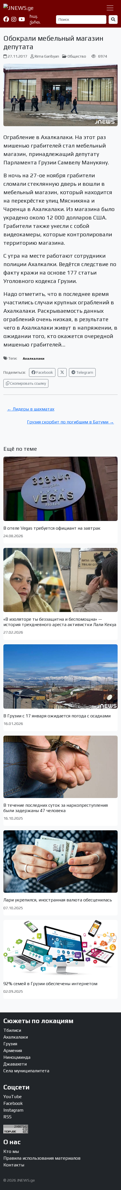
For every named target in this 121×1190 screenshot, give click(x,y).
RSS (7, 1116)
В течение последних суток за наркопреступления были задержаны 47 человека (55, 808)
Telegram (84, 372)
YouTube (12, 1096)
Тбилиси (12, 1030)
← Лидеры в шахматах (30, 409)
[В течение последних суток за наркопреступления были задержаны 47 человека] (60, 767)
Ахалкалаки (33, 359)
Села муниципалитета (26, 1070)
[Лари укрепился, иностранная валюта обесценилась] (60, 861)
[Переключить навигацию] (110, 8)
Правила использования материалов (41, 1158)
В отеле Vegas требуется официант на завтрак (51, 528)
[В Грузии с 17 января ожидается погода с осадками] (60, 676)
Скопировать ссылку (27, 383)
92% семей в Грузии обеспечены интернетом (50, 983)
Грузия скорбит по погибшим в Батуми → (70, 422)
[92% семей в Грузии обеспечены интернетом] (60, 948)
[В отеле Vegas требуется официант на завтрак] (60, 489)
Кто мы (11, 1151)
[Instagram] (13, 19)
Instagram (13, 1110)
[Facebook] (6, 19)
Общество (77, 56)
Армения (12, 1050)
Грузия (10, 1043)
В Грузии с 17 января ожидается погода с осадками (57, 715)
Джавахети (15, 1064)
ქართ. (35, 22)
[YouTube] (22, 19)
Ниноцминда (16, 1057)
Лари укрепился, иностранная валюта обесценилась (57, 900)
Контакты (13, 1165)
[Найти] (113, 19)
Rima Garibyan (47, 56)
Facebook (44, 372)
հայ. (34, 16)
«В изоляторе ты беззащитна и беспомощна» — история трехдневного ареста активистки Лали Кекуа (59, 621)
